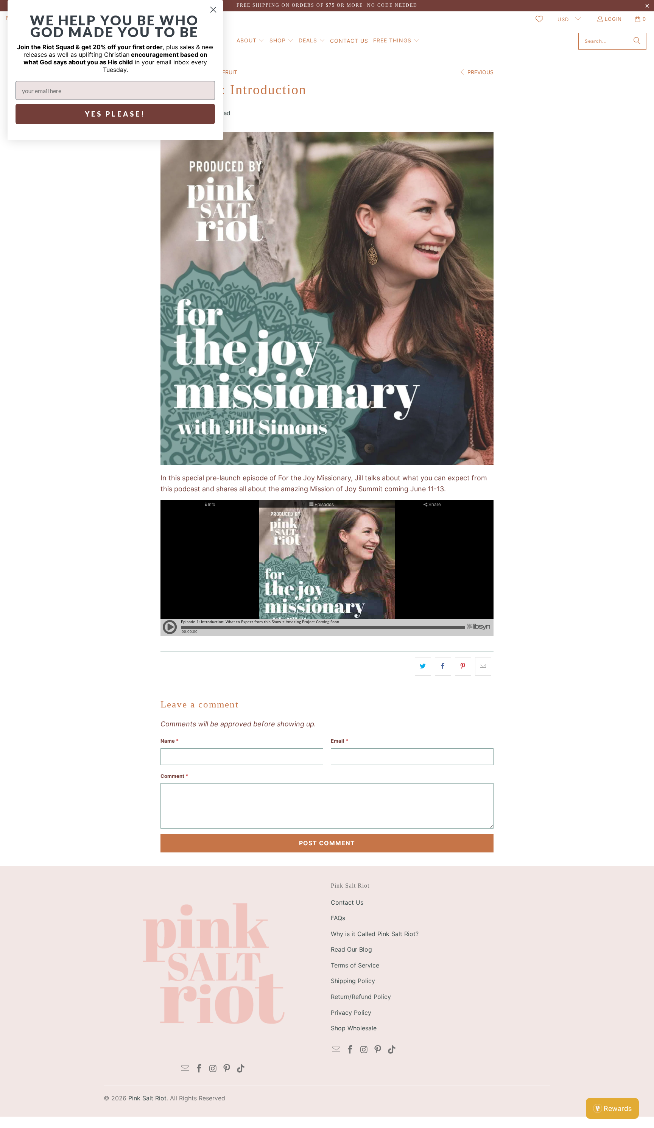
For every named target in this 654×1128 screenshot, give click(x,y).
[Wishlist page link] (539, 19)
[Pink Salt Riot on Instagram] (213, 1068)
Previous (480, 72)
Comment (174, 776)
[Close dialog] (213, 9)
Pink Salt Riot (147, 1098)
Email (339, 741)
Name (169, 741)
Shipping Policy (353, 981)
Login (613, 19)
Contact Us (347, 902)
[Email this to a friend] (483, 666)
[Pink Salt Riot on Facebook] (199, 1068)
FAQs (338, 918)
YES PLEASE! (115, 114)
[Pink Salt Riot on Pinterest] (227, 1068)
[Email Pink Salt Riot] (185, 1068)
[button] (251, 41)
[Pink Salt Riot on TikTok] (241, 1068)
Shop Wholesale (354, 1028)
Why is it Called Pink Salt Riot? (375, 934)
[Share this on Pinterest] (463, 666)
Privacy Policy (351, 1012)
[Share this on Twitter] (423, 666)
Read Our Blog (351, 949)
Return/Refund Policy (361, 996)
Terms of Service (355, 965)
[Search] (637, 41)
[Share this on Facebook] (443, 666)
